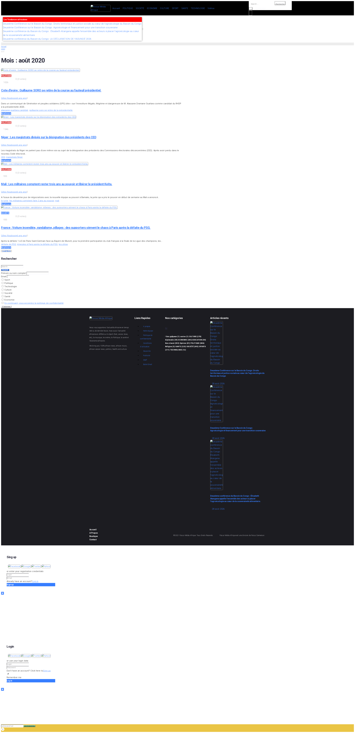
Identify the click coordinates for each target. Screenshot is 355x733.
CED (3, 157)
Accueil (3, 47)
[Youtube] (315, 24)
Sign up (47, 670)
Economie (9, 300)
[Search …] (262, 4)
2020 (3, 49)
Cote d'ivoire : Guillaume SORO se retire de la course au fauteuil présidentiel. (51, 90)
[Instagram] (331, 24)
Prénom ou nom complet (13, 273)
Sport (7, 280)
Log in (35, 581)
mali (57, 200)
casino (184, 336)
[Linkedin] (348, 24)
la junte (4, 200)
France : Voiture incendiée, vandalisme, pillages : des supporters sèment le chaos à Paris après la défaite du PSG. (75, 227)
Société (8, 293)
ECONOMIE (185, 340)
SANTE (180, 346)
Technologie (10, 286)
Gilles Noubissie (9, 98)
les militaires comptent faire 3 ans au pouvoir (31, 200)
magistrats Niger (14, 157)
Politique (8, 283)
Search (5, 270)
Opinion (185, 343)
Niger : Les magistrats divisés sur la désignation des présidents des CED (48, 137)
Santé (7, 296)
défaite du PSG (8, 244)
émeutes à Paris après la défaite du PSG (37, 244)
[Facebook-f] (306, 24)
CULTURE (195, 336)
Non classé (172, 343)
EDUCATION (199, 340)
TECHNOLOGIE (178, 350)
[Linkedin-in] (125, 357)
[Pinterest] (340, 24)
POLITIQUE (6, 75)
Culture (8, 290)
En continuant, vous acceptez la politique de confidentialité (34, 303)
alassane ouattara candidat (14, 110)
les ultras (63, 244)
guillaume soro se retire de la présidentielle (51, 110)
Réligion (170, 346)
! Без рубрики (172, 336)
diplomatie (171, 340)
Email (3, 276)
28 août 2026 (218, 383)
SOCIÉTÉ (5, 213)
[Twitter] (323, 24)
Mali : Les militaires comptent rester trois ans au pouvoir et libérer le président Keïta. (56, 184)
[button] (14, 566)
